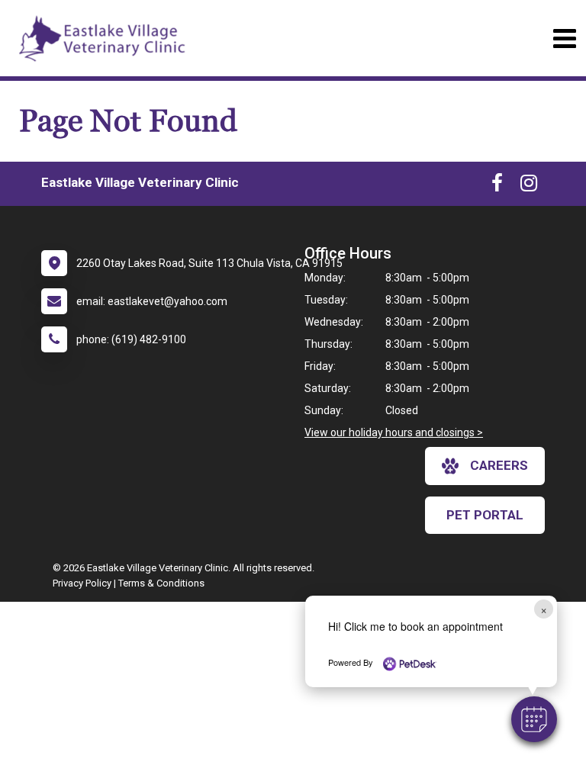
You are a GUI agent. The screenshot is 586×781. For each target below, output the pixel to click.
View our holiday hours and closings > (393, 432)
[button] (534, 719)
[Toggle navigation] (564, 38)
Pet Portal (484, 514)
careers (499, 465)
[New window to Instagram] (529, 186)
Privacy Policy (82, 583)
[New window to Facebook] (497, 186)
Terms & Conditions (161, 583)
